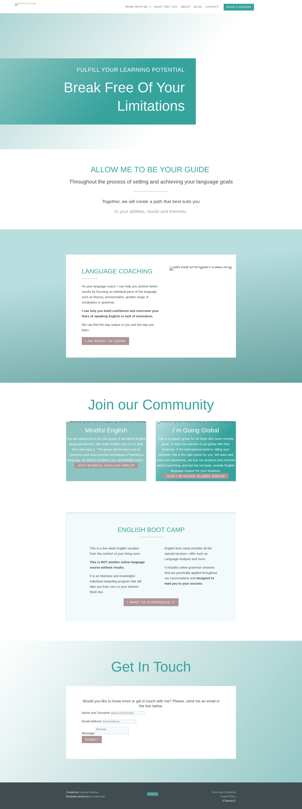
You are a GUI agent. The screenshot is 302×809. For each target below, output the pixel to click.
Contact (212, 7)
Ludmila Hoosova (89, 792)
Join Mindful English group (106, 465)
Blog (198, 7)
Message (88, 733)
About (186, 7)
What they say (165, 7)
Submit (92, 739)
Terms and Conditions (224, 792)
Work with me (136, 7)
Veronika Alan (97, 796)
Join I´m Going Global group (195, 476)
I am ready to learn (105, 341)
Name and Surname (96, 712)
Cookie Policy (228, 796)
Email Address (92, 721)
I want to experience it (151, 602)
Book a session (239, 7)
